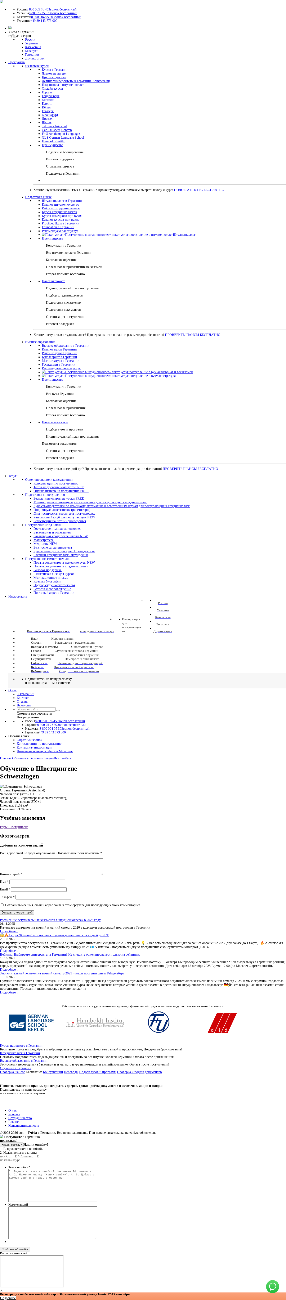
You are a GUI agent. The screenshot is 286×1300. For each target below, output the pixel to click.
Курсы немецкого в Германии (21, 1045)
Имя (4, 881)
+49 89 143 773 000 (43, 20)
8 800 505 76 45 (52, 9)
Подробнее (8, 1298)
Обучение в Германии (28, 758)
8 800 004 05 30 (56, 17)
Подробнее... (9, 931)
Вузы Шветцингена (14, 827)
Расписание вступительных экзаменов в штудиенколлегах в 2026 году (50, 920)
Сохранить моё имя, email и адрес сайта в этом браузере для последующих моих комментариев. (73, 905)
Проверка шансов (12, 1072)
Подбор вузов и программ (97, 1072)
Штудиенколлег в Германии (20, 1053)
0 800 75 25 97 (53, 13)
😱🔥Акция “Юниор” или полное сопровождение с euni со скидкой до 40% (54, 935)
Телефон (7, 897)
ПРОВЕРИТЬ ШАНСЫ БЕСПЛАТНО (192, 334)
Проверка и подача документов (139, 1072)
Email (5, 889)
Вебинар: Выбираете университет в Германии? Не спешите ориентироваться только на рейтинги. (70, 954)
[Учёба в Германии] (1, 2)
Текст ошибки (19, 1167)
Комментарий (11, 874)
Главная (5, 758)
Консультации (53, 1072)
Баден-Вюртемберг (58, 758)
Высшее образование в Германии (24, 1060)
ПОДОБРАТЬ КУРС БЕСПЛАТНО (199, 190)
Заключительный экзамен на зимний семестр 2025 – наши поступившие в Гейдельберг (62, 973)
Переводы (71, 1072)
